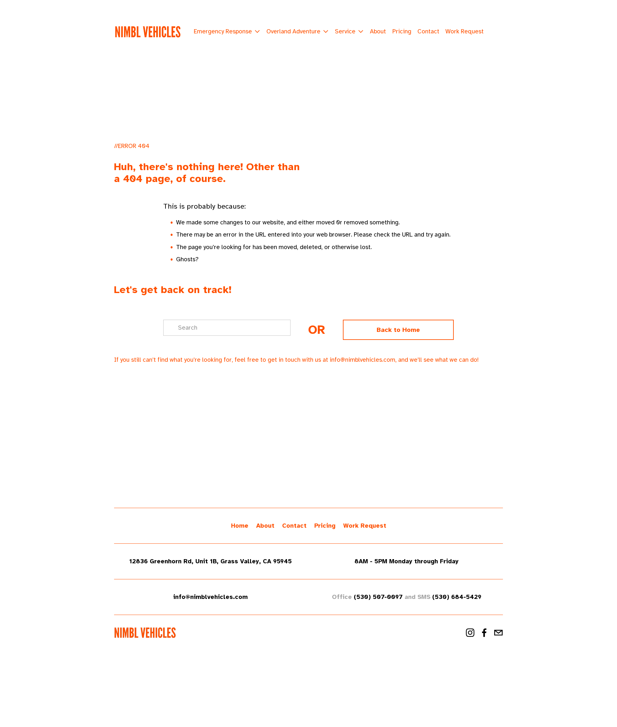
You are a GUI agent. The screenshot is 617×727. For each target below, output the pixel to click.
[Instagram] (470, 632)
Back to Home (398, 330)
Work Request (464, 31)
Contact (428, 31)
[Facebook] (484, 632)
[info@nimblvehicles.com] (498, 632)
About (378, 31)
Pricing (401, 31)
